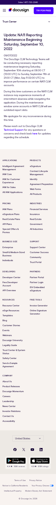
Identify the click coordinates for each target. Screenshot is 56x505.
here (34, 133)
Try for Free (43, 10)
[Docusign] (19, 10)
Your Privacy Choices (40, 485)
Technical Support (13, 130)
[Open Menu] (4, 11)
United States (22, 438)
